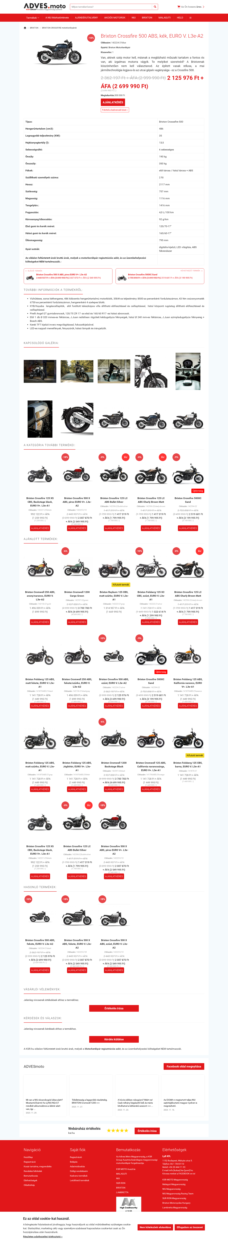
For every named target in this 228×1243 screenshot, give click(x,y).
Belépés (73, 1162)
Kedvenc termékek (78, 1176)
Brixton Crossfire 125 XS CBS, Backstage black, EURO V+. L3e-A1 (40, 502)
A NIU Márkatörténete (57, 17)
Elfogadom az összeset (190, 1227)
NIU (134, 17)
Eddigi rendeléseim (79, 1171)
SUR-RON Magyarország (174, 1198)
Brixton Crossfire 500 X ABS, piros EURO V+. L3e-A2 (77, 502)
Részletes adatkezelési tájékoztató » (43, 1236)
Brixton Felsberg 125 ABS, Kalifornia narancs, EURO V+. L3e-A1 (188, 683)
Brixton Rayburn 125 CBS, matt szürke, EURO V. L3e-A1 (114, 596)
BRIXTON (147, 17)
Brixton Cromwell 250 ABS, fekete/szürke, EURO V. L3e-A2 (77, 683)
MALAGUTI (165, 17)
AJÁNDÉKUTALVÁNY (86, 17)
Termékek (32, 17)
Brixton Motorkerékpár (119, 47)
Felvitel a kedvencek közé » (115, 110)
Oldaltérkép (29, 1185)
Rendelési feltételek (33, 1171)
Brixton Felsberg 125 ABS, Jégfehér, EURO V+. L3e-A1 (77, 766)
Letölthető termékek (79, 1180)
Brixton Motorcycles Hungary (176, 1203)
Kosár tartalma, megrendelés (37, 1166)
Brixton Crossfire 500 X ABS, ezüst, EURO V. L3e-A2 (114, 944)
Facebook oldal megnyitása (184, 1066)
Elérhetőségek (30, 1180)
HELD (180, 17)
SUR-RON (120, 1183)
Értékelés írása (114, 1008)
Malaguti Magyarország (174, 1184)
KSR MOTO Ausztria (125, 1169)
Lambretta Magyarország (174, 1207)
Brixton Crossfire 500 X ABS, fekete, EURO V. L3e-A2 (77, 944)
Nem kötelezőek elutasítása (155, 1227)
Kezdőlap (28, 1157)
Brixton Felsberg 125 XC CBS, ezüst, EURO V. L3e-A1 (151, 596)
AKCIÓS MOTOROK (114, 17)
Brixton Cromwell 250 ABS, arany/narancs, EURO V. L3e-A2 (40, 596)
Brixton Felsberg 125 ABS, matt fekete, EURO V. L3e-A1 (40, 683)
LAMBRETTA (122, 1192)
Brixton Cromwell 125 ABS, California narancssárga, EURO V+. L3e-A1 (151, 766)
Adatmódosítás (77, 1166)
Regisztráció (30, 1162)
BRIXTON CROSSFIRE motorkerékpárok (59, 28)
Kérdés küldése (114, 1039)
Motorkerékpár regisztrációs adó (102, 1048)
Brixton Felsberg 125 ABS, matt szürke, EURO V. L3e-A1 (40, 766)
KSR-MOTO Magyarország (175, 1179)
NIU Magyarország (171, 1189)
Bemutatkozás (31, 1176)
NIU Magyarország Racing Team (177, 1193)
